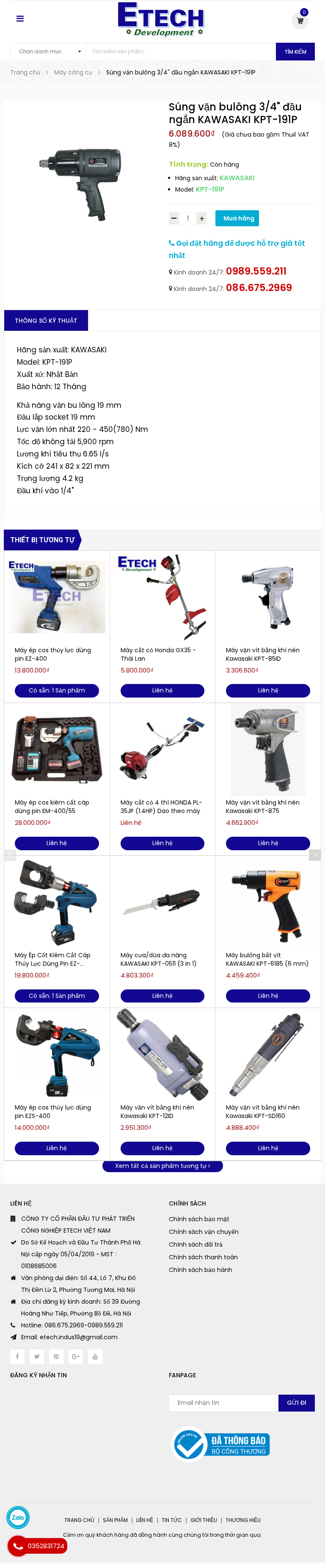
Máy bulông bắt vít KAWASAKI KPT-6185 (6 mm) (267, 959)
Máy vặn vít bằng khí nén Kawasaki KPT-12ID (157, 1111)
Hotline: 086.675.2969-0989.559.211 (72, 1325)
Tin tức (172, 1520)
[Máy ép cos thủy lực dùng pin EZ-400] (56, 597)
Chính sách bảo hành (200, 1270)
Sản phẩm (115, 1520)
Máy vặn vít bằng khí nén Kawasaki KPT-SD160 (263, 1111)
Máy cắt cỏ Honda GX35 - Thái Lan (158, 654)
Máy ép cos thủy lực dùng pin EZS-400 (53, 1111)
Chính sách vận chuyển (204, 1232)
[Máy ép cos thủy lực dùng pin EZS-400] (56, 1054)
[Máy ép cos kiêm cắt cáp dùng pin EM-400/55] (56, 749)
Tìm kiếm (295, 51)
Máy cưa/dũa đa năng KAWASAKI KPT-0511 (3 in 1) (159, 959)
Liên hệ (144, 1520)
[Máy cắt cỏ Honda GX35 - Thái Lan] (162, 597)
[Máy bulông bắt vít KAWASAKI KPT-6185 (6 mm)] (268, 902)
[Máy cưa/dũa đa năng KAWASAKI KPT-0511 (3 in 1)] (162, 902)
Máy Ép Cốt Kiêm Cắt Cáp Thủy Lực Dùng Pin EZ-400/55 (53, 959)
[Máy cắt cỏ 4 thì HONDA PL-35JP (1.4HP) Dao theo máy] (162, 749)
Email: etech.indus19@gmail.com (69, 1337)
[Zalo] (18, 1517)
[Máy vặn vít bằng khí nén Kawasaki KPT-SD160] (268, 1054)
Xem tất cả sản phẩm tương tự (161, 1166)
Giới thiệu (203, 1520)
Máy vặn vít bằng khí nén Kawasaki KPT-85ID (263, 654)
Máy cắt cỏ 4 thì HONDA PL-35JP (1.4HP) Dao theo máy (161, 806)
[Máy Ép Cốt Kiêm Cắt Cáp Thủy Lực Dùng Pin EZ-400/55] (56, 902)
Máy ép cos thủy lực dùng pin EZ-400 (53, 654)
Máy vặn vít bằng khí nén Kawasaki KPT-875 (263, 806)
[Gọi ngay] (18, 1546)
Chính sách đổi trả (196, 1244)
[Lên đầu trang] (308, 1535)
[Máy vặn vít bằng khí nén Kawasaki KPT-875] (268, 749)
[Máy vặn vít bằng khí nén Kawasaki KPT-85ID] (268, 597)
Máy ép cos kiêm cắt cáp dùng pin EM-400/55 (52, 806)
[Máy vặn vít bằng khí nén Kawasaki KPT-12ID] (162, 1054)
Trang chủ (79, 1520)
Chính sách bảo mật (199, 1219)
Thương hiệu (243, 1520)
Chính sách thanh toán (203, 1257)
